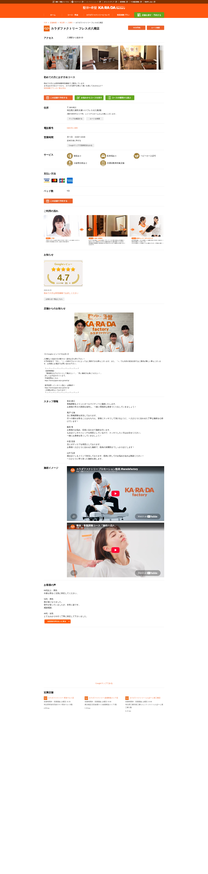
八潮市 (70, 23)
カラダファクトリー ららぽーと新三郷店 (145, 698)
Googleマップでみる (104, 683)
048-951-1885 (72, 128)
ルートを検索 (95, 119)
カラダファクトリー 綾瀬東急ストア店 (103, 698)
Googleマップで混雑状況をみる (80, 145)
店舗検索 (53, 23)
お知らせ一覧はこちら (54, 299)
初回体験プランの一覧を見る (55, 88)
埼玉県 (62, 23)
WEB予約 (136, 28)
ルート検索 (155, 28)
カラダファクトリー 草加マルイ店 (61, 698)
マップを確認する (75, 119)
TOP (45, 23)
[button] (62, 57)
